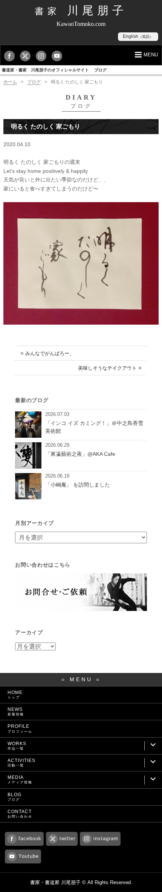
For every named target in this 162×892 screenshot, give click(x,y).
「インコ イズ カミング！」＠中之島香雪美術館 (94, 427)
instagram (105, 838)
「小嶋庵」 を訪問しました (77, 485)
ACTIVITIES (21, 762)
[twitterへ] (27, 56)
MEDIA (20, 779)
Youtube (28, 856)
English (138, 36)
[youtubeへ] (59, 56)
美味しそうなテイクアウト (107, 368)
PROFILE (20, 728)
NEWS (16, 711)
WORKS (17, 745)
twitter (67, 838)
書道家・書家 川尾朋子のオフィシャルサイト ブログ (54, 70)
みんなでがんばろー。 (49, 353)
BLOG (14, 796)
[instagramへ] (43, 56)
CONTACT (20, 813)
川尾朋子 (81, 10)
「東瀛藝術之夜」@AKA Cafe (80, 454)
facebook (29, 838)
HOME (15, 694)
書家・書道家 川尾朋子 (55, 882)
